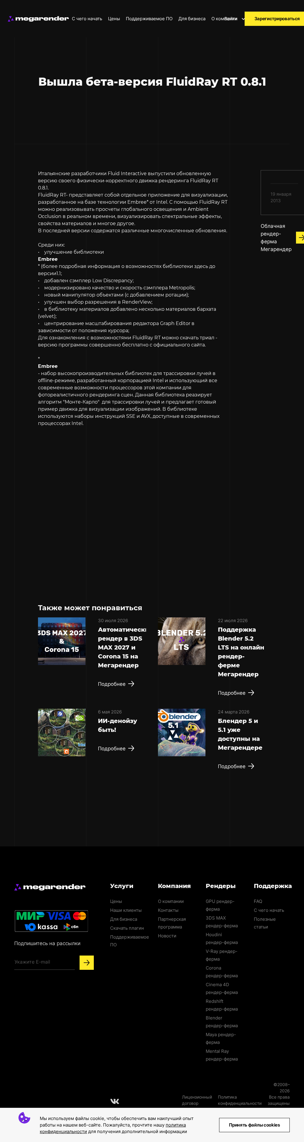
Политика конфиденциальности (240, 1100)
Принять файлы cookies (254, 1125)
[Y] (87, 963)
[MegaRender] (38, 18)
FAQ (258, 901)
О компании (224, 18)
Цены (114, 18)
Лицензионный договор (197, 1100)
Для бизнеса (191, 18)
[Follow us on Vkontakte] (115, 1101)
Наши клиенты (126, 910)
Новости (167, 936)
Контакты (168, 910)
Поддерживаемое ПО (149, 18)
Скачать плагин (127, 928)
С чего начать (87, 18)
